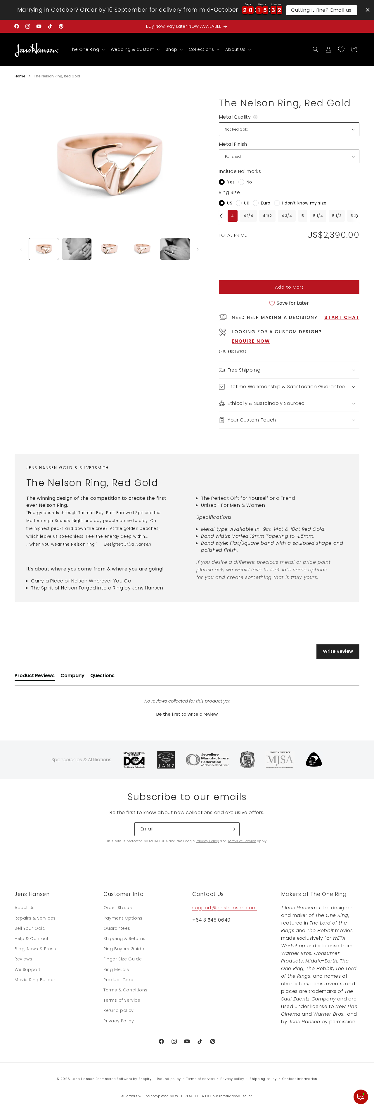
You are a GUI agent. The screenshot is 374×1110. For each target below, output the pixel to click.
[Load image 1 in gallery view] (44, 248)
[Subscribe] (232, 829)
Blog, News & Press (35, 949)
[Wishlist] (341, 49)
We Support (28, 969)
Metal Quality (238, 117)
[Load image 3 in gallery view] (109, 248)
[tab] (35, 676)
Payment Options (123, 918)
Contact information (299, 1078)
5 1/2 (336, 215)
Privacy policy (232, 1078)
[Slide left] (21, 249)
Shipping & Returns (124, 938)
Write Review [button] (338, 651)
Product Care (118, 980)
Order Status (117, 907)
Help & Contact (32, 938)
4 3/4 (286, 215)
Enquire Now (251, 341)
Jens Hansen (83, 1078)
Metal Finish (233, 144)
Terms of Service (242, 841)
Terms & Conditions (125, 990)
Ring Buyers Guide (123, 949)
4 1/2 (267, 215)
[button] (87, 49)
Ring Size (229, 192)
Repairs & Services (35, 918)
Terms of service (200, 1078)
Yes (231, 182)
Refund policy (118, 1010)
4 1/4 (248, 215)
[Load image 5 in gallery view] (175, 248)
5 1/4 (318, 215)
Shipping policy (263, 1078)
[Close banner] (367, 9)
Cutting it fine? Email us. (322, 9)
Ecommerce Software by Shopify (123, 1078)
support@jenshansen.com (224, 907)
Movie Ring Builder (35, 980)
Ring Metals (116, 969)
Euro (265, 203)
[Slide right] (197, 249)
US (229, 203)
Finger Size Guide (122, 959)
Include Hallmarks (240, 171)
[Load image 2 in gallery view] (76, 248)
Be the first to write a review (187, 714)
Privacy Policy (207, 841)
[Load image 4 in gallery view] (142, 248)
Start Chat (341, 317)
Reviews (23, 959)
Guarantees (116, 928)
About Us (25, 907)
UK (246, 203)
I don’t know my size (304, 203)
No (249, 182)
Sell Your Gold (30, 928)
